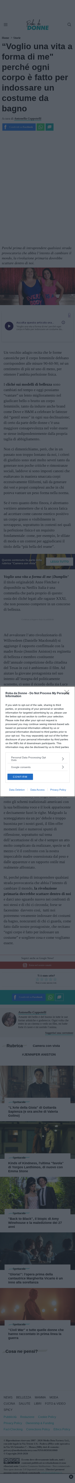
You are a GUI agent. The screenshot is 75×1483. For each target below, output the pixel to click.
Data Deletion (17, 789)
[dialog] (37, 741)
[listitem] (37, 758)
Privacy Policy (58, 789)
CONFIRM (20, 776)
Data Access (37, 789)
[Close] (67, 693)
